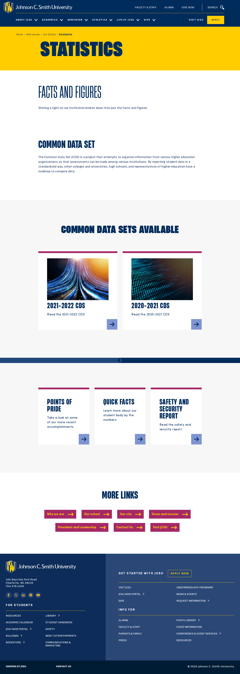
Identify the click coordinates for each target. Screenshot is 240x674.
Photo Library (186, 620)
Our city (126, 514)
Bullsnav (12, 635)
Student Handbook (59, 622)
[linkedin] (23, 595)
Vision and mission (165, 514)
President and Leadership (77, 527)
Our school (92, 514)
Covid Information (189, 627)
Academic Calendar (19, 622)
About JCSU (24, 19)
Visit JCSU (196, 19)
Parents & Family (130, 633)
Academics (50, 19)
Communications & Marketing (58, 644)
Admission (75, 19)
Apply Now (180, 573)
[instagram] (31, 595)
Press (123, 640)
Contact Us (124, 527)
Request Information (191, 601)
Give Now (188, 7)
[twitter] (16, 595)
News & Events (186, 594)
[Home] (38, 7)
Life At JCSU (125, 19)
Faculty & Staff (146, 7)
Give (147, 19)
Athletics (99, 19)
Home (19, 34)
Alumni (169, 7)
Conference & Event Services (196, 633)
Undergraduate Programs (194, 587)
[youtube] (38, 595)
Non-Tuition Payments (61, 635)
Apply (216, 19)
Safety (50, 629)
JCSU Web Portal (17, 629)
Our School (49, 34)
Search (212, 7)
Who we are (33, 34)
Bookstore (13, 642)
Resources (13, 615)
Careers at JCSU (16, 666)
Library (51, 615)
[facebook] (8, 595)
